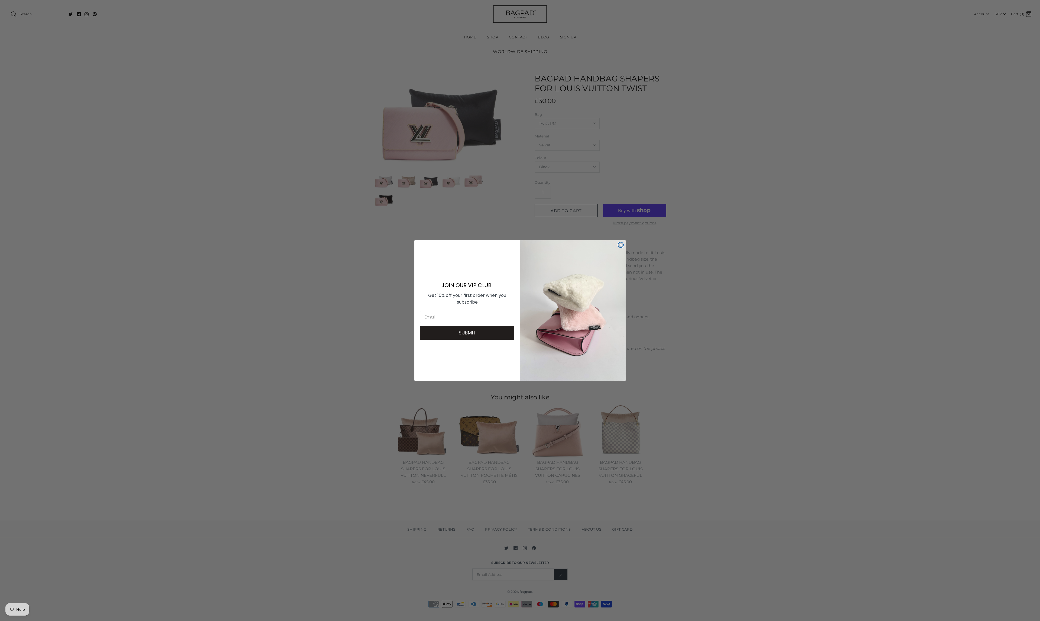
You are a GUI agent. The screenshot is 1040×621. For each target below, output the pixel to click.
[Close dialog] (620, 245)
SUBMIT (467, 332)
